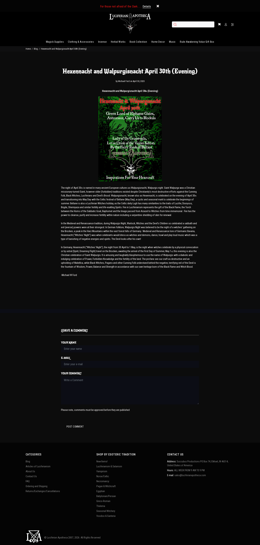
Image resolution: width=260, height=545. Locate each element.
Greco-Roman (103, 501)
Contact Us (31, 476)
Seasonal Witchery (105, 511)
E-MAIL (65, 357)
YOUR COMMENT (71, 373)
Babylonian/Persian (106, 496)
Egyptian (100, 491)
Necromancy (102, 481)
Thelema (100, 506)
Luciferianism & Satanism (109, 466)
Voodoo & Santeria (105, 516)
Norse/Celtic (102, 476)
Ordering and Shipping (36, 486)
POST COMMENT (75, 426)
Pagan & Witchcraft (106, 486)
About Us (30, 471)
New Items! (102, 461)
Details (147, 6)
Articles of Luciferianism (38, 466)
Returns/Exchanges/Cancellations (43, 491)
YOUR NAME (68, 342)
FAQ (28, 481)
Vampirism (101, 471)
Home (28, 49)
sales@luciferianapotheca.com (190, 475)
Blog (36, 49)
